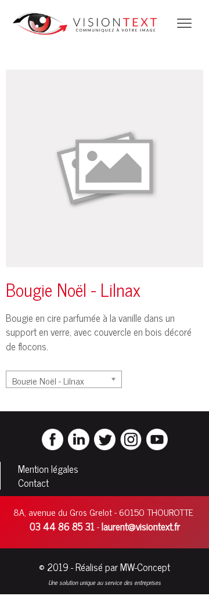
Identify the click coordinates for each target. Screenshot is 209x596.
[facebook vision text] (52, 438)
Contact (33, 483)
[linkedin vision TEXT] (78, 438)
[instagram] (131, 438)
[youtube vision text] (157, 438)
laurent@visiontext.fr (141, 526)
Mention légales (48, 469)
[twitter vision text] (105, 438)
